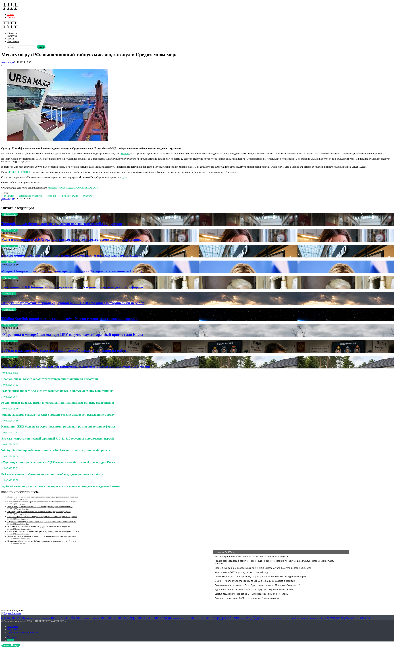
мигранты (46, 618)
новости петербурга (156, 617)
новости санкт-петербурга (208, 618)
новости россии (181, 618)
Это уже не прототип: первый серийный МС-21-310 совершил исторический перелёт (72, 303)
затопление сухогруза (30, 195)
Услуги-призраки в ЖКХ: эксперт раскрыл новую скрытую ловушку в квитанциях (71, 239)
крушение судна (69, 195)
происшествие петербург (286, 618)
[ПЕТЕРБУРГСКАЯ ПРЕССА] (9, 9)
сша (357, 618)
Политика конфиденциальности (24, 632)
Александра (7, 62)
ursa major (9, 195)
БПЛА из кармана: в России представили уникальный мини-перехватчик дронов (42, 516)
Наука (10, 38)
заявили (125, 153)
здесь (124, 177)
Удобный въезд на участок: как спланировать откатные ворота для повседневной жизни (75, 366)
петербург (267, 617)
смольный (347, 617)
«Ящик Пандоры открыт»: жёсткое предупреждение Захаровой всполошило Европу (71, 271)
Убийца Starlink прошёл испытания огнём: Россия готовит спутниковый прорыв (69, 319)
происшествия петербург (313, 618)
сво (338, 617)
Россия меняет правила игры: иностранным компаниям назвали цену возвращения (72, 255)
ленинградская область (33, 618)
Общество (12, 33)
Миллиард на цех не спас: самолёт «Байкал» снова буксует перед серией (39, 511)
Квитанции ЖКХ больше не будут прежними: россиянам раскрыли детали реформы (72, 287)
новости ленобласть (91, 618)
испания (51, 195)
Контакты (12, 626)
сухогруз (87, 195)
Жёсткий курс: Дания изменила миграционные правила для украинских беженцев (42, 497)
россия (330, 617)
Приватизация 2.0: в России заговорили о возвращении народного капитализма (41, 536)
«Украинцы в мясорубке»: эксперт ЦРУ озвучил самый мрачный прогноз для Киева (72, 335)
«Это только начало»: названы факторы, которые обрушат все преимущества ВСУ (43, 531)
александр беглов (13, 618)
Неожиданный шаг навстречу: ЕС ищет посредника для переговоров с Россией (41, 541)
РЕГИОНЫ (10, 214)
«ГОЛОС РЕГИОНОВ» (20, 172)
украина (365, 617)
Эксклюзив (13, 41)
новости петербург (119, 617)
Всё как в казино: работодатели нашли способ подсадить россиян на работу (64, 350)
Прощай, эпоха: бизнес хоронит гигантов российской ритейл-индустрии (61, 224)
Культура (12, 36)
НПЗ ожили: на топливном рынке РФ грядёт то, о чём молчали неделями (38, 526)
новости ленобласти (66, 618)
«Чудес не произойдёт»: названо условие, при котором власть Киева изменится (41, 521)
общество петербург (244, 617)
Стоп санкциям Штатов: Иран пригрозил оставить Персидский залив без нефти (41, 502)
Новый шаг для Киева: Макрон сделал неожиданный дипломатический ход (40, 507)
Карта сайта (13, 629)
